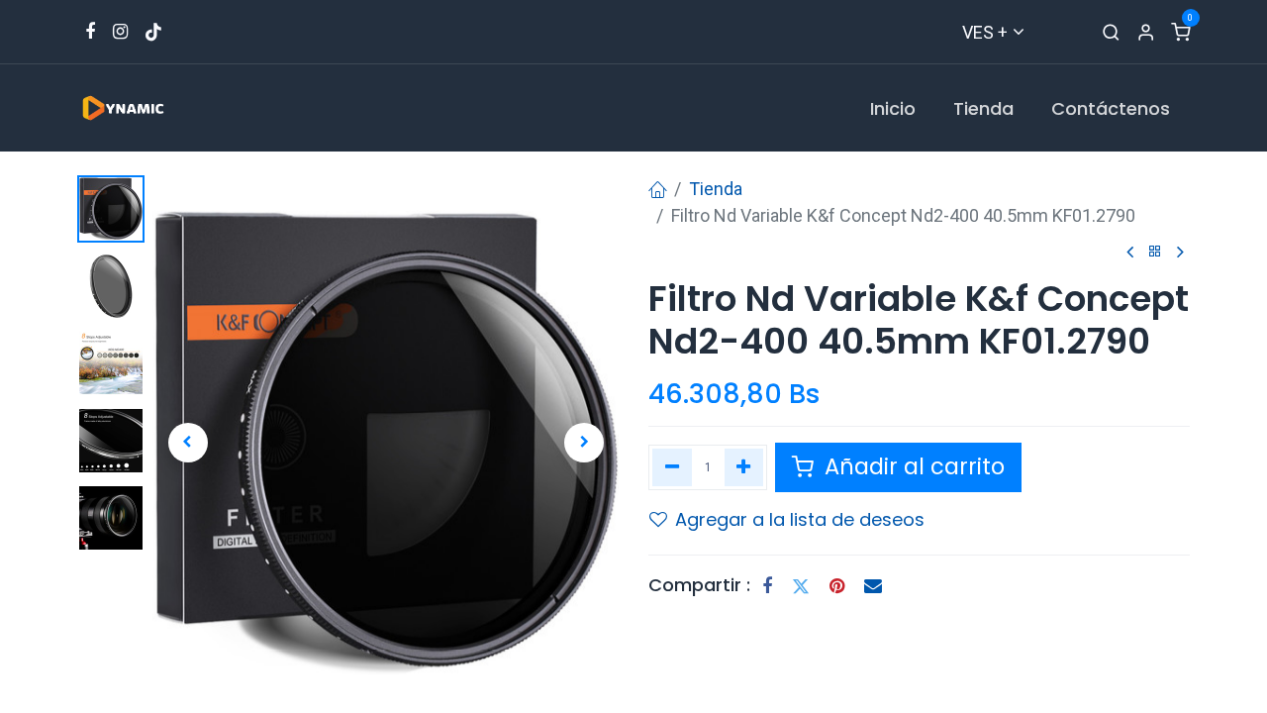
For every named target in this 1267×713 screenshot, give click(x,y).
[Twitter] (801, 586)
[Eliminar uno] (672, 467)
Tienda (715, 188)
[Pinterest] (836, 586)
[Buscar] (1111, 32)
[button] (187, 442)
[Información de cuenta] (1145, 32)
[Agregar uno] (744, 467)
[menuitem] (892, 108)
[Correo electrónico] (873, 586)
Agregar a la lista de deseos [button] (800, 519)
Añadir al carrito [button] (912, 466)
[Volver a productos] (1155, 252)
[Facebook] (767, 586)
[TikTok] (153, 32)
